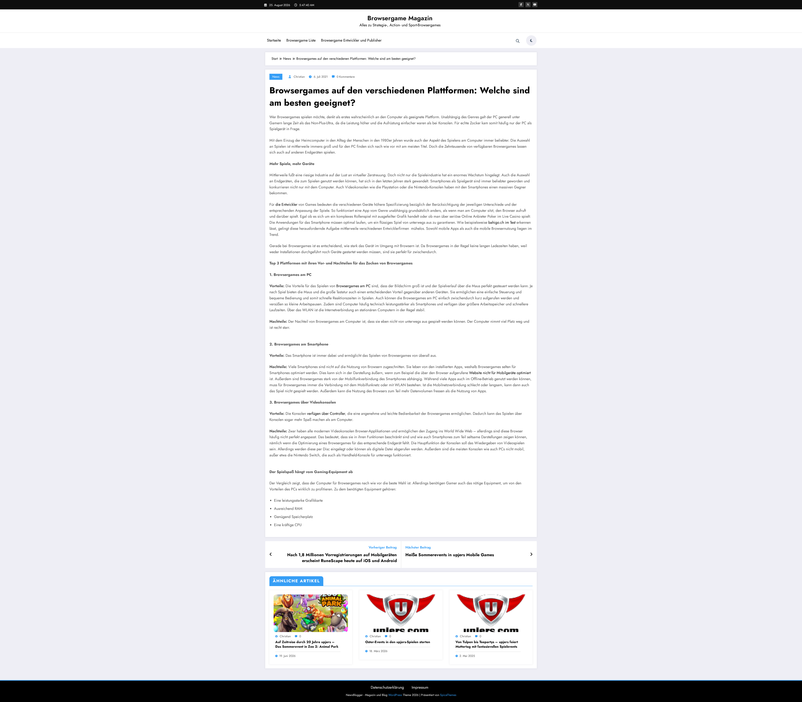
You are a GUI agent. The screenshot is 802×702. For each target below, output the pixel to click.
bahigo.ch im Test (501, 222)
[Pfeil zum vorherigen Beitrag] (270, 554)
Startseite (274, 40)
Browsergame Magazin (400, 18)
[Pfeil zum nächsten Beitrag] (531, 554)
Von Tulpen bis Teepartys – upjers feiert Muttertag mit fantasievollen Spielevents (487, 644)
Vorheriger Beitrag (383, 547)
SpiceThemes (448, 695)
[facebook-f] (521, 4)
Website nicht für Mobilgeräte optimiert (500, 373)
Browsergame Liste (301, 40)
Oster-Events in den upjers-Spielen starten (397, 642)
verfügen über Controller (326, 413)
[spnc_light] (531, 40)
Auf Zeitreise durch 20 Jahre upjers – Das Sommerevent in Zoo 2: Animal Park (306, 644)
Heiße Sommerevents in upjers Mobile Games (449, 555)
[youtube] (534, 4)
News (275, 77)
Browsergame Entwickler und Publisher (351, 40)
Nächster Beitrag (418, 547)
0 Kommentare (346, 77)
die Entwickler (286, 204)
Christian (299, 77)
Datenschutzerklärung (387, 687)
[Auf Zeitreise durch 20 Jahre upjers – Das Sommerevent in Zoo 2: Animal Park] (311, 613)
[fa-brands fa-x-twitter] (527, 4)
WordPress (395, 695)
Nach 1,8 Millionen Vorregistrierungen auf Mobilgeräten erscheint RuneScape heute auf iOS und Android (342, 558)
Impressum (420, 687)
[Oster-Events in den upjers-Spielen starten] (401, 613)
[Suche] (518, 41)
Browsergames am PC (353, 286)
